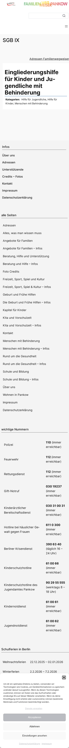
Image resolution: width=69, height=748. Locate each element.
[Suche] (64, 16)
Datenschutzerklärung (29, 743)
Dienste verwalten (33, 708)
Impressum (47, 743)
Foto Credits (11, 271)
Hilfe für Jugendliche (33, 99)
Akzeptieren (34, 717)
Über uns (9, 387)
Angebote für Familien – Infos (22, 248)
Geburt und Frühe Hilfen (19, 294)
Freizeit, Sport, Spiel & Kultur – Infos (27, 287)
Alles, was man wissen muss (22, 233)
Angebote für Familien (18, 240)
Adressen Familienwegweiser (49, 59)
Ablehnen (34, 726)
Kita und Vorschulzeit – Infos (22, 325)
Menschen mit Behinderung (31, 103)
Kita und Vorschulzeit (17, 317)
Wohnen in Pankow (15, 394)
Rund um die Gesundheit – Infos (24, 364)
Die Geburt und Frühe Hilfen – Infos (27, 302)
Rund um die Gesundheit (19, 356)
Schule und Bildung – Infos (21, 379)
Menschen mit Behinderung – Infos (26, 348)
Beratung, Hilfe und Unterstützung (26, 256)
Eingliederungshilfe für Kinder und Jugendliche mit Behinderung (31, 82)
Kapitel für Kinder (14, 310)
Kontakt (8, 333)
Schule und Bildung (16, 371)
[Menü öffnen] (66, 26)
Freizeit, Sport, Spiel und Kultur (24, 279)
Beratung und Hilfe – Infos (20, 264)
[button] (64, 677)
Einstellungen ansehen (34, 735)
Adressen (9, 225)
